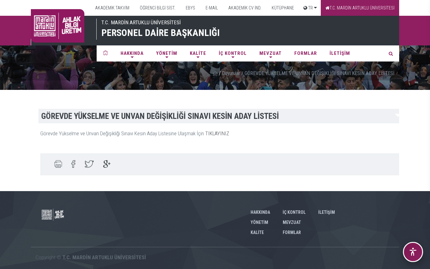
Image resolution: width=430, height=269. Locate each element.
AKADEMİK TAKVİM (111, 7)
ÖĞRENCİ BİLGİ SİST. (157, 7)
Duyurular (231, 73)
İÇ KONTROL (233, 53)
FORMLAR (305, 53)
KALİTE (198, 53)
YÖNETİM (166, 53)
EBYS (190, 7)
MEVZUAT (270, 53)
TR (310, 7)
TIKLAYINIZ (217, 133)
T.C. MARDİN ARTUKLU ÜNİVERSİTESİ (362, 7)
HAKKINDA (132, 53)
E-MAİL (211, 7)
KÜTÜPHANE (282, 7)
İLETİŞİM (340, 53)
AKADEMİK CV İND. (244, 7)
